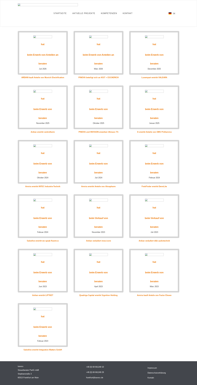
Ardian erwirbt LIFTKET (42, 295)
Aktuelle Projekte (83, 13)
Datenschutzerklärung (157, 373)
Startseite (60, 13)
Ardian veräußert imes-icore (98, 241)
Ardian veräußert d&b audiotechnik (154, 241)
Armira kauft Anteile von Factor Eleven (154, 295)
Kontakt (128, 13)
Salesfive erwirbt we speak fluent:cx (43, 241)
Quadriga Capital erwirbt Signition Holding (98, 295)
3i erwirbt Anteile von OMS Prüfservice (154, 132)
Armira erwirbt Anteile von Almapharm (98, 186)
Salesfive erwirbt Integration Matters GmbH (43, 350)
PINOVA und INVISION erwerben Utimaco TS (98, 132)
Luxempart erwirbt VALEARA (154, 77)
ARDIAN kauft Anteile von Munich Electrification (42, 77)
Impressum (152, 368)
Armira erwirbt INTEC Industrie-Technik (42, 186)
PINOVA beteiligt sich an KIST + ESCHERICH (98, 77)
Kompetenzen (109, 13)
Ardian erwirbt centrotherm (43, 132)
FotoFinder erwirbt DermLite (154, 186)
